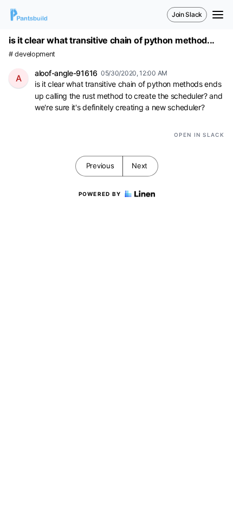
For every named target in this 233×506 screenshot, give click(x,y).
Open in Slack (199, 134)
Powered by (100, 194)
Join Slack (187, 14)
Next (139, 165)
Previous (100, 165)
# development (32, 54)
